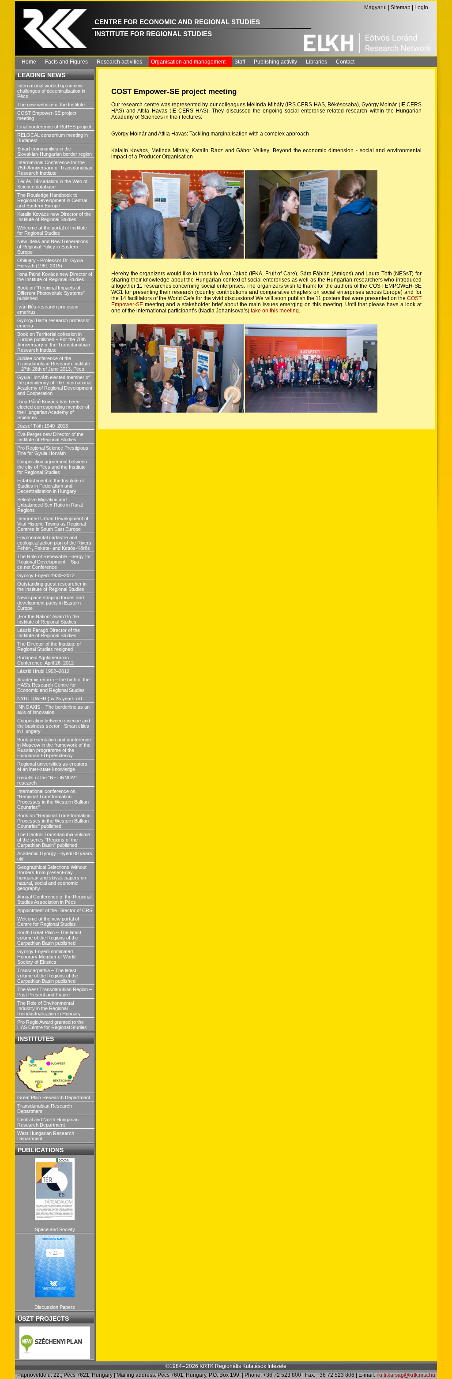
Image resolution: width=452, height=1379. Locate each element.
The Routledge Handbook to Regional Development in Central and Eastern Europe (52, 200)
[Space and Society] (54, 1189)
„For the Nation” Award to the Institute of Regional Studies (48, 619)
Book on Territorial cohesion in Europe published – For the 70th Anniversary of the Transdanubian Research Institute (53, 342)
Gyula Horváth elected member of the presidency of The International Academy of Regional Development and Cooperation (54, 385)
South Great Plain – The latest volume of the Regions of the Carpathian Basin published (49, 938)
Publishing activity (275, 62)
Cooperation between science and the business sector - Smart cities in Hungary (53, 726)
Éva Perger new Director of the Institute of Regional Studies (50, 437)
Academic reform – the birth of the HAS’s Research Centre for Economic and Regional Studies (53, 685)
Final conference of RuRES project (54, 126)
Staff (239, 62)
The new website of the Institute (51, 104)
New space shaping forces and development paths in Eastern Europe (50, 603)
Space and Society (55, 1229)
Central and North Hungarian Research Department (48, 1122)
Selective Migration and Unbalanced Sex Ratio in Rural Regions (50, 505)
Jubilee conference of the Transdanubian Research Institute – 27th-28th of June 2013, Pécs (53, 364)
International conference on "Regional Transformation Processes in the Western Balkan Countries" (53, 799)
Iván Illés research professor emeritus (48, 309)
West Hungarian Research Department (45, 1136)
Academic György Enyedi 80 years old (54, 856)
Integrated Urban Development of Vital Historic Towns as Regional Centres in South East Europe (52, 524)
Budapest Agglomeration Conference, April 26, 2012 (45, 660)
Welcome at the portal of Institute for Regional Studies (52, 230)
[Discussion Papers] (54, 1266)
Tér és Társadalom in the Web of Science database (52, 184)
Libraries (316, 62)
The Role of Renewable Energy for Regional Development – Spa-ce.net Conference (54, 562)
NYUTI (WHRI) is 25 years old (49, 698)
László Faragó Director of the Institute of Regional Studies (48, 633)
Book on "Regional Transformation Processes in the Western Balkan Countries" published (53, 821)
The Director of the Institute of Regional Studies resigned (49, 646)
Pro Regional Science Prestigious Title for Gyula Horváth (52, 450)
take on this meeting (275, 311)
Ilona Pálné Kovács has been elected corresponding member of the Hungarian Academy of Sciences (53, 409)
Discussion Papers (54, 1307)
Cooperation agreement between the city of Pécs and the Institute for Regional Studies (52, 467)
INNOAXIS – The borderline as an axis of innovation (53, 709)
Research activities (119, 62)
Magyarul (375, 7)
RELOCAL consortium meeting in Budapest (52, 137)
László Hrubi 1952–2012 (43, 671)
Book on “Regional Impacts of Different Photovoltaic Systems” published (51, 293)
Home (29, 62)
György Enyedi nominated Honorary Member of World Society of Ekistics (46, 957)
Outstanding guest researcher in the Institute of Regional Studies (52, 586)
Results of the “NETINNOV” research (47, 780)
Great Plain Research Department (53, 1097)
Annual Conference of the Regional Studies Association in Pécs (54, 899)
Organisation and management (188, 62)
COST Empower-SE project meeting (46, 115)
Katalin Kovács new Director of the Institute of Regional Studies (54, 216)
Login (421, 7)
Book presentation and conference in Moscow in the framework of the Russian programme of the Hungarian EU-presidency (54, 747)
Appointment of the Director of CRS (54, 910)
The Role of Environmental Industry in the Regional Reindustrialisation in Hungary (49, 1008)
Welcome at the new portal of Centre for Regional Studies (48, 921)
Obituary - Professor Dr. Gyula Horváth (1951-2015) (50, 263)
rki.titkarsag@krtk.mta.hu (406, 1375)
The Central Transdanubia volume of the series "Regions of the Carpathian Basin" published (53, 840)
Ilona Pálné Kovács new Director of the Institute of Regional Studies (54, 276)
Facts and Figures (66, 62)
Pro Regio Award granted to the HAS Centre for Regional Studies (52, 1024)
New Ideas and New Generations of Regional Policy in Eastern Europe (52, 247)
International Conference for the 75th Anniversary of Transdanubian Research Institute (54, 168)
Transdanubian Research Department (44, 1108)
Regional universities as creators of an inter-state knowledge (52, 766)
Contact (345, 62)
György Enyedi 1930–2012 (46, 575)
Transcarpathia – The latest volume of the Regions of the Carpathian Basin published (47, 976)
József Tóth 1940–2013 (42, 425)
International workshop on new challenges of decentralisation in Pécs (51, 91)
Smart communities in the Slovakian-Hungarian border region (54, 151)
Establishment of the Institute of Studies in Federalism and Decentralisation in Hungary (50, 486)
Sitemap (401, 7)
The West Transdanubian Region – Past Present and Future (54, 992)
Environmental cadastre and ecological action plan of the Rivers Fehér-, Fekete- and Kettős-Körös (54, 543)
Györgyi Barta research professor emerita (53, 323)
